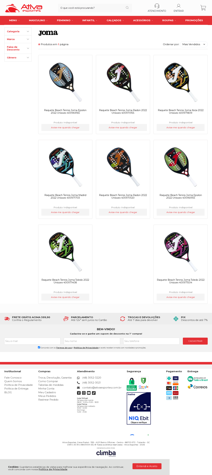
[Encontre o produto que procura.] (127, 8)
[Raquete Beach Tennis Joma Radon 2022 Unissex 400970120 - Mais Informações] (123, 167)
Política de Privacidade (53, 469)
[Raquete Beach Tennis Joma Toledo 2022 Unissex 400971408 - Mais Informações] (65, 252)
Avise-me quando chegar (65, 127)
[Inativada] (139, 408)
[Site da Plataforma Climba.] (106, 452)
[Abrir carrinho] (203, 8)
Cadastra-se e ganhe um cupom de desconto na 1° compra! (106, 333)
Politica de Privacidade (86, 348)
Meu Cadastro (47, 392)
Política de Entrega (16, 388)
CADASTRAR (195, 341)
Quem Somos (13, 381)
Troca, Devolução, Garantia (55, 377)
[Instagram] (84, 394)
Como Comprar (48, 381)
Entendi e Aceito (146, 466)
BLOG (8, 392)
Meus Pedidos (47, 396)
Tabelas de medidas (50, 384)
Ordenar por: (171, 44)
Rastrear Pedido (48, 399)
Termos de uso (64, 348)
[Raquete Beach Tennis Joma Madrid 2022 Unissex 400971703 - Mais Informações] (65, 167)
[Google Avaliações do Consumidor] (140, 430)
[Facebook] (79, 394)
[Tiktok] (94, 394)
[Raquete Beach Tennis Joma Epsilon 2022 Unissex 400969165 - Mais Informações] (65, 82)
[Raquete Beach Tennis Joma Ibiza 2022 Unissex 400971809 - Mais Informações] (181, 82)
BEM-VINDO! (106, 329)
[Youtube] (89, 394)
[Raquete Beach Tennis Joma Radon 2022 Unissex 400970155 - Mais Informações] (123, 82)
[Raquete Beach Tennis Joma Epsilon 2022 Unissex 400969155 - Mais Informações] (181, 167)
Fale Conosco (13, 377)
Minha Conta (46, 388)
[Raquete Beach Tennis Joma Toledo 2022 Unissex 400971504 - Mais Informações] (181, 252)
